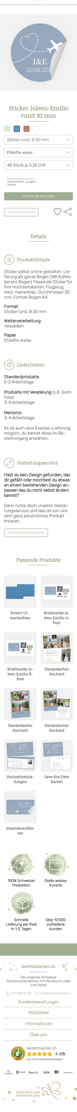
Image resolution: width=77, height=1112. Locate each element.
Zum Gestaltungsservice (26, 532)
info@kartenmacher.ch (55, 993)
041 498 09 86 (21, 993)
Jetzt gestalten (38, 196)
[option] (38, 52)
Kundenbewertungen (38, 1002)
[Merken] (57, 212)
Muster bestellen (21, 212)
